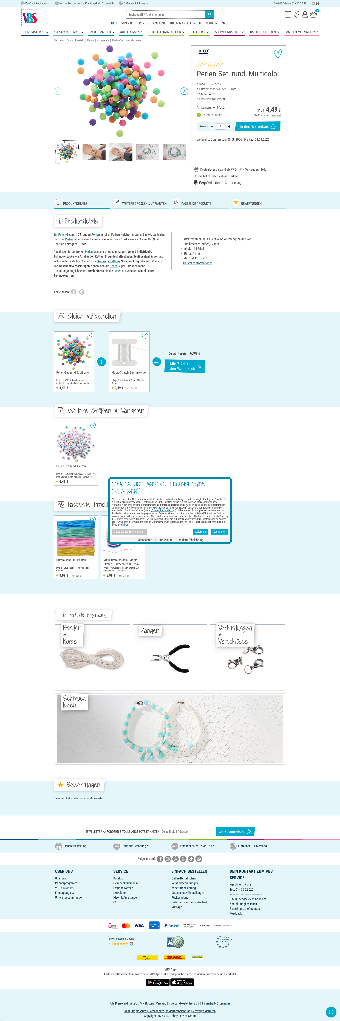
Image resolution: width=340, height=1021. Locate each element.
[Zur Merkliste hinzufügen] (277, 53)
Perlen (90, 40)
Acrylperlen (103, 40)
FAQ (115, 902)
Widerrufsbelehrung (183, 888)
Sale (225, 23)
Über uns (60, 878)
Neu (114, 23)
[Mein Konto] (305, 14)
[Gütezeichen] (176, 941)
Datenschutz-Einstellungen (188, 893)
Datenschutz (144, 539)
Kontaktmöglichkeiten (243, 904)
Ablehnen (200, 531)
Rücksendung (179, 897)
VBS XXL (127, 23)
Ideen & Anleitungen (185, 23)
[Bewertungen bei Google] (121, 941)
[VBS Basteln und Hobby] (30, 17)
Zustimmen (219, 531)
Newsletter (119, 893)
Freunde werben (123, 888)
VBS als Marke (64, 888)
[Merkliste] (296, 14)
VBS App (176, 907)
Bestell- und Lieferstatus (245, 908)
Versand (276, 115)
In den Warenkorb (254, 126)
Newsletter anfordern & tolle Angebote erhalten (122, 831)
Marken (211, 23)
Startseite (59, 40)
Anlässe (159, 23)
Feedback (236, 913)
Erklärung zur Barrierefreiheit (189, 902)
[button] (57, 91)
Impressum (165, 539)
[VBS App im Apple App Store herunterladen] (182, 982)
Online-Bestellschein (184, 878)
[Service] (288, 14)
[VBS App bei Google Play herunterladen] (158, 982)
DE (317, 3)
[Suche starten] (209, 14)
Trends (142, 23)
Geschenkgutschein (125, 883)
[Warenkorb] (313, 14)
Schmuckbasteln (75, 40)
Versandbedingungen (184, 883)
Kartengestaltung (108, 261)
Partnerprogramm (66, 883)
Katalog (118, 878)
